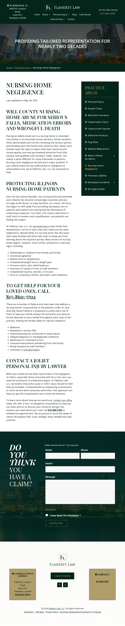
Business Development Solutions (75, 612)
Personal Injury (60, 14)
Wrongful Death (96, 189)
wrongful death (31, 349)
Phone (84, 449)
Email (49, 463)
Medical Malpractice (98, 148)
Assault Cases (95, 108)
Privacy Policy (52, 612)
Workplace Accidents (99, 182)
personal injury (41, 226)
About (45, 14)
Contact (71, 19)
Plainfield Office (23, 594)
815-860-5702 (107, 13)
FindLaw (97, 612)
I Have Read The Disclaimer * (65, 515)
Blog (74, 14)
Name (48, 449)
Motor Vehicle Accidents (94, 157)
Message (50, 476)
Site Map (40, 612)
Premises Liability (97, 175)
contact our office (62, 400)
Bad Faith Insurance (98, 115)
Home (37, 14)
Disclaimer (50, 509)
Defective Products (98, 135)
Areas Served (56, 19)
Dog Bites (93, 142)
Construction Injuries (99, 128)
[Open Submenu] (114, 155)
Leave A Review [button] (62, 575)
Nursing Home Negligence (94, 167)
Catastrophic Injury (98, 121)
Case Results (85, 14)
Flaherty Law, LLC (56, 608)
